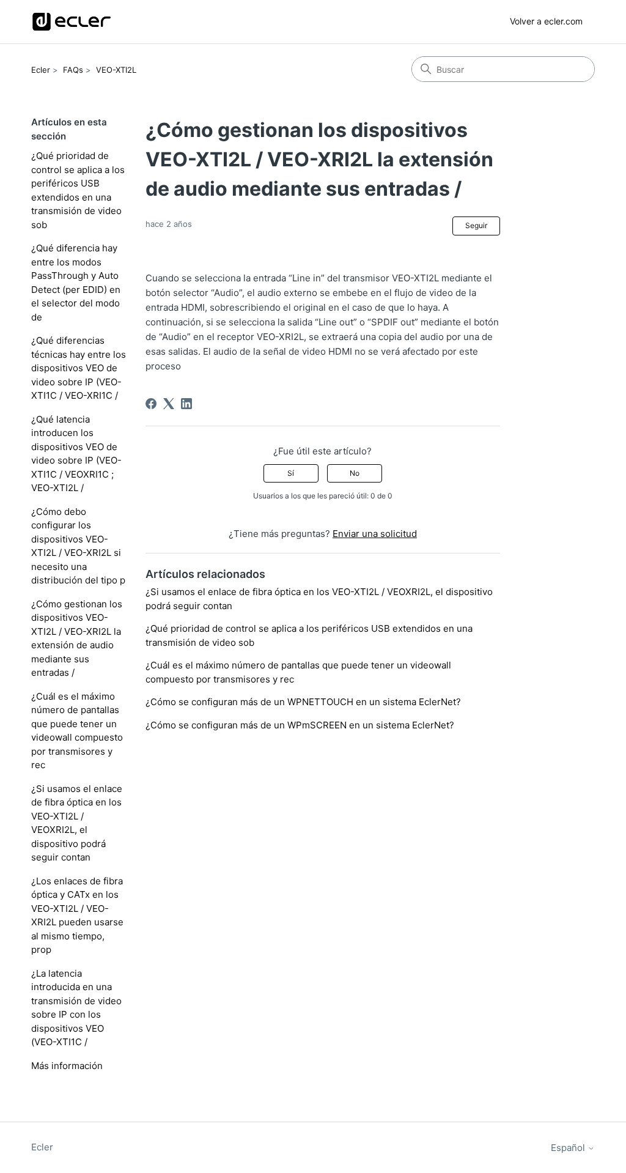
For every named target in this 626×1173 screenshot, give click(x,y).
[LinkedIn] (186, 403)
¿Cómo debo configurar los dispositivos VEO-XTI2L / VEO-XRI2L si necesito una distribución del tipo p (78, 546)
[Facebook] (150, 403)
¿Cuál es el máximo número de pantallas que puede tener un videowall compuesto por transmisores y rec (77, 730)
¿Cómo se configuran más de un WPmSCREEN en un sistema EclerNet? (299, 725)
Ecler (40, 70)
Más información (67, 1065)
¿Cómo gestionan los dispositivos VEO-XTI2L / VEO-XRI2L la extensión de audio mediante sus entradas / (76, 638)
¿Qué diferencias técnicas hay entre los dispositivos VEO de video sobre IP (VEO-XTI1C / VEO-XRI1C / (78, 368)
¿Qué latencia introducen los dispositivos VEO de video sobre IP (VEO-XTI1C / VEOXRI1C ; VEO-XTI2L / (76, 453)
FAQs (73, 70)
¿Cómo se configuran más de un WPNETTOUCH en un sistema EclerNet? (303, 702)
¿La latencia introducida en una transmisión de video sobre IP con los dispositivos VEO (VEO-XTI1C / (76, 1008)
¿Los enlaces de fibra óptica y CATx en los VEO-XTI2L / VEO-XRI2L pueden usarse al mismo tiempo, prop (77, 915)
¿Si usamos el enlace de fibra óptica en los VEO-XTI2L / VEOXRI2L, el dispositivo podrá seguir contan (76, 823)
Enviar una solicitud (375, 533)
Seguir (476, 225)
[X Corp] (168, 403)
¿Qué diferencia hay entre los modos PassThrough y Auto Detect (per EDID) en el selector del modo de (75, 282)
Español (569, 1147)
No (354, 473)
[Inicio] (71, 21)
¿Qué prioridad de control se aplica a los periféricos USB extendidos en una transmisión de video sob (78, 190)
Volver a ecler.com (546, 21)
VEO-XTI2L (116, 70)
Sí (290, 473)
